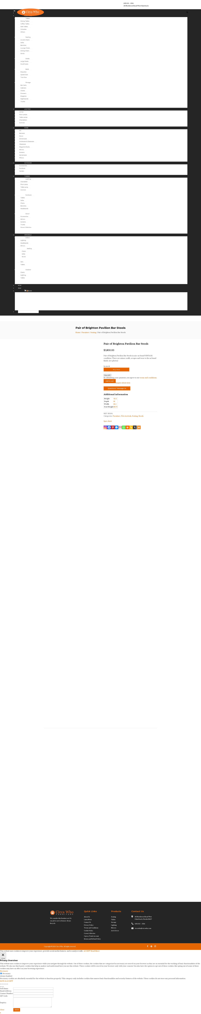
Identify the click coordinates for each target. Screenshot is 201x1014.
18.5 (114, 404)
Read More (95, 951)
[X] (135, 427)
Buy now (116, 369)
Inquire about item (123, 383)
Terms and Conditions (91, 928)
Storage (113, 922)
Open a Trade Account (91, 936)
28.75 (115, 407)
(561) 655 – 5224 (140, 924)
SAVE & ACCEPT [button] (6, 981)
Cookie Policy (88, 930)
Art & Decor (115, 930)
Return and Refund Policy (92, 939)
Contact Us (87, 922)
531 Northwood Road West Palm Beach (136, 6)
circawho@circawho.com (143, 928)
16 (114, 401)
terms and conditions (148, 378)
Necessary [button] (4, 971)
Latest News (88, 919)
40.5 (115, 399)
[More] (139, 427)
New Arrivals (126, 416)
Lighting (114, 925)
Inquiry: (3, 1003)
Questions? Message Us (117, 388)
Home (77, 332)
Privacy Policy (88, 925)
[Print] (127, 427)
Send (17, 1010)
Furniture (85, 332)
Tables (113, 919)
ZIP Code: (4, 996)
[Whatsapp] (124, 427)
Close (2, 1010)
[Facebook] (109, 427)
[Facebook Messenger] (116, 427)
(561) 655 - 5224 (128, 3)
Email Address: (6, 991)
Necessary (6, 974)
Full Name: (4, 988)
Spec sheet (108, 421)
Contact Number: (6, 993)
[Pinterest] (113, 427)
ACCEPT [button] (87, 951)
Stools (141, 416)
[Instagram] (105, 427)
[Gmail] (120, 427)
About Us (87, 917)
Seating (93, 332)
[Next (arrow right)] (3, 986)
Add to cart (110, 381)
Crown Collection (89, 933)
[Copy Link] (131, 427)
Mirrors (113, 928)
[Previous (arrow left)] (1, 986)
